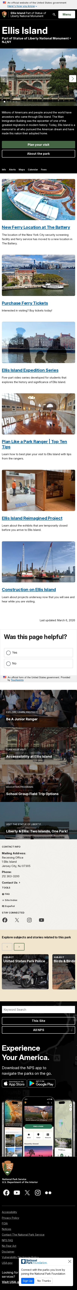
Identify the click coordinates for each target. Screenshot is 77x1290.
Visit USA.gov (12, 1282)
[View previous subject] (7, 946)
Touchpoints (17, 680)
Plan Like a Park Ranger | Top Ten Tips (34, 444)
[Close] (69, 1261)
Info (4, 169)
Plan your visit (38, 144)
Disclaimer (8, 1251)
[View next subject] (19, 946)
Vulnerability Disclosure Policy (20, 1257)
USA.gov (7, 1262)
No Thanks (44, 1280)
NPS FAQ (7, 1240)
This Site (38, 1021)
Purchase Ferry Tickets (25, 302)
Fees (44, 169)
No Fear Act (9, 1245)
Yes (14, 652)
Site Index (10, 900)
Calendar (33, 169)
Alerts (12, 169)
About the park (38, 153)
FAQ (7, 893)
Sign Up (28, 1280)
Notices (6, 1229)
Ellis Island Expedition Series (30, 370)
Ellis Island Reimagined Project (32, 518)
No (14, 663)
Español (9, 906)
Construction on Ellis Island (29, 589)
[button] (72, 78)
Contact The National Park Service (23, 1234)
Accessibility (9, 1212)
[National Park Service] (4, 14)
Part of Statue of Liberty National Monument (28, 14)
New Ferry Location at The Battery (36, 227)
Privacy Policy (10, 1217)
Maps (22, 169)
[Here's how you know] (38, 4)
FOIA (5, 1223)
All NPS (38, 1030)
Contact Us (10, 882)
